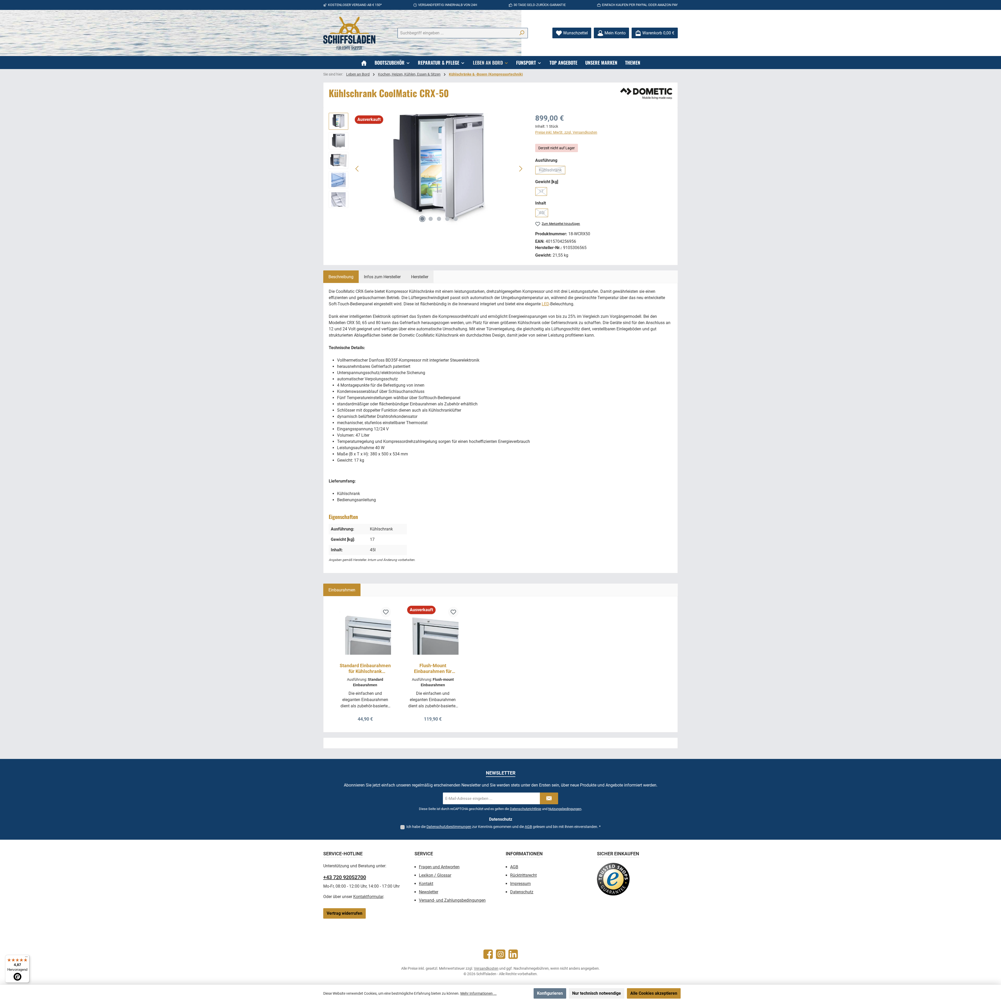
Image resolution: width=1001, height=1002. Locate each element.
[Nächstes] (520, 168)
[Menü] (26, 958)
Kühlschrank (552, 171)
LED (545, 303)
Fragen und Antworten (439, 866)
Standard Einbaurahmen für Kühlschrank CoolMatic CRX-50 (365, 668)
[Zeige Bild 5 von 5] (456, 219)
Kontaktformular (368, 896)
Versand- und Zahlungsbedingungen (452, 900)
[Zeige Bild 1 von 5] (422, 219)
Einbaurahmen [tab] (341, 589)
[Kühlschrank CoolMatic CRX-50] (439, 169)
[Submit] (549, 798)
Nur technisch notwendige (596, 993)
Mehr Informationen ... (478, 993)
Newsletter (428, 891)
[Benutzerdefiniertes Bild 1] (613, 879)
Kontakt (426, 883)
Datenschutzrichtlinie (525, 809)
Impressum (520, 883)
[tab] (341, 276)
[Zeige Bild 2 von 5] (431, 219)
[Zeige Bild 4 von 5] (447, 219)
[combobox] (457, 33)
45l (543, 213)
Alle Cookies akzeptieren (653, 993)
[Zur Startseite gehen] (349, 33)
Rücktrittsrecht (523, 875)
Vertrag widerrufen (344, 913)
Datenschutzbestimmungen (448, 827)
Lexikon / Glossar (435, 875)
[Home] (364, 62)
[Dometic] (646, 93)
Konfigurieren (550, 993)
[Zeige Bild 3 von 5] (439, 219)
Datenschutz (521, 891)
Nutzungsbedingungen (564, 809)
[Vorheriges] (357, 168)
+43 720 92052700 (344, 877)
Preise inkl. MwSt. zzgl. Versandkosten (566, 132)
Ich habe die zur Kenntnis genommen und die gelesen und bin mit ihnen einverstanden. (503, 827)
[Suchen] (522, 33)
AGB (528, 827)
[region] (427, 169)
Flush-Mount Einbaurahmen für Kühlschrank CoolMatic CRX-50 (432, 668)
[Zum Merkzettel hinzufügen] (386, 612)
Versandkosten (486, 968)
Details (365, 717)
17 (543, 192)
